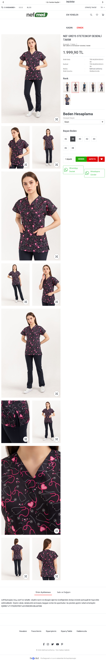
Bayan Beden (70, 131)
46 (66, 148)
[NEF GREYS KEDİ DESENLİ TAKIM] (101, 87)
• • (53, 2)
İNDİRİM (70, 2)
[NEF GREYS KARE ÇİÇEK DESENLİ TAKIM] (66, 99)
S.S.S (21, 7)
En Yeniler (72, 14)
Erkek (80, 27)
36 (66, 139)
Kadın (69, 27)
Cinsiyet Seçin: (69, 118)
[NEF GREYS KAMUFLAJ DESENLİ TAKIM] (84, 87)
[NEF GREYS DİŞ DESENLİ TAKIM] (66, 87)
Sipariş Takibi (90, 7)
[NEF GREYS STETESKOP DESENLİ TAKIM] (75, 87)
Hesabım (23, 631)
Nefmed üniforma (96, 69)
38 (73, 139)
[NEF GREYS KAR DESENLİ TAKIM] (92, 87)
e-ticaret (53, 658)
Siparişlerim (51, 631)
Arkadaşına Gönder (95, 173)
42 (87, 139)
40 (80, 139)
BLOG (29, 7)
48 (73, 148)
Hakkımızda (82, 631)
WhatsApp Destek (73, 169)
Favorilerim (97, 15)
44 (94, 139)
